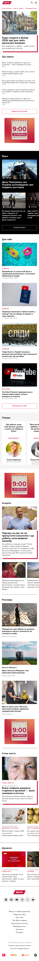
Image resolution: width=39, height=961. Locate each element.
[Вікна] (7, 2)
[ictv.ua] (25, 955)
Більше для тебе (19, 406)
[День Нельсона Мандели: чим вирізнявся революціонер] (19, 653)
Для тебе (6, 389)
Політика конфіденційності (19, 948)
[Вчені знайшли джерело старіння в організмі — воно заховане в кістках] (19, 768)
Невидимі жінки (32, 8)
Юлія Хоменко (7, 714)
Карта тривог (18, 8)
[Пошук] (32, 2)
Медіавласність (19, 926)
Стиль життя (8, 783)
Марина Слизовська (9, 636)
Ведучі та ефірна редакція (19, 911)
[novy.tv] (35, 955)
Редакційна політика (19, 923)
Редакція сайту (19, 914)
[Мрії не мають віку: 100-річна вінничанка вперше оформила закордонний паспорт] (19, 692)
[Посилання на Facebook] (11, 899)
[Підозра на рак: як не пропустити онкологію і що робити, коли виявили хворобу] (19, 518)
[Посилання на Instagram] (22, 899)
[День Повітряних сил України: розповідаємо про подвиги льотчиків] (19, 169)
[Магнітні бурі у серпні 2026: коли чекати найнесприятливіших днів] (14, 816)
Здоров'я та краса (10, 828)
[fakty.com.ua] (13, 955)
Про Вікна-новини (19, 920)
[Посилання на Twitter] (27, 899)
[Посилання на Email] (33, 899)
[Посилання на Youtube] (17, 899)
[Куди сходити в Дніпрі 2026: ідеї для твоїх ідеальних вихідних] (19, 22)
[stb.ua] (4, 955)
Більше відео (20, 227)
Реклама (19, 932)
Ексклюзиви (6, 8)
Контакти (19, 929)
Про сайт (19, 917)
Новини (5, 268)
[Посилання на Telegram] (6, 899)
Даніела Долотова (8, 676)
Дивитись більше (20, 111)
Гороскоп (6, 871)
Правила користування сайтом (19, 945)
